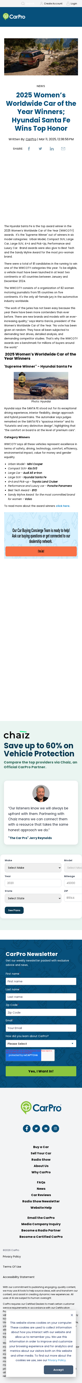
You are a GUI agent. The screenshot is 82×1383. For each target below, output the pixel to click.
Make (8, 860)
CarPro (31, 139)
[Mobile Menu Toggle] (74, 16)
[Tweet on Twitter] (40, 148)
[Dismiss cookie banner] (72, 1315)
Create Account (53, 3)
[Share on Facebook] (29, 148)
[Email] (63, 148)
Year (8, 876)
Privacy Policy (57, 1360)
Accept (58, 1370)
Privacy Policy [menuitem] (12, 1256)
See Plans (14, 910)
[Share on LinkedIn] (52, 148)
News (41, 86)
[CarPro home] (22, 17)
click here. (63, 506)
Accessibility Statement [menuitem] (19, 1277)
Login (74, 3)
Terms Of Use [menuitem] (12, 1267)
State (8, 891)
